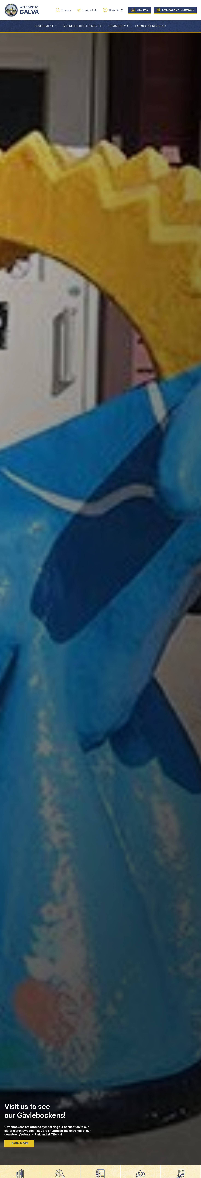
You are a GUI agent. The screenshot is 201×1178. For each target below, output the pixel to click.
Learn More (19, 1143)
